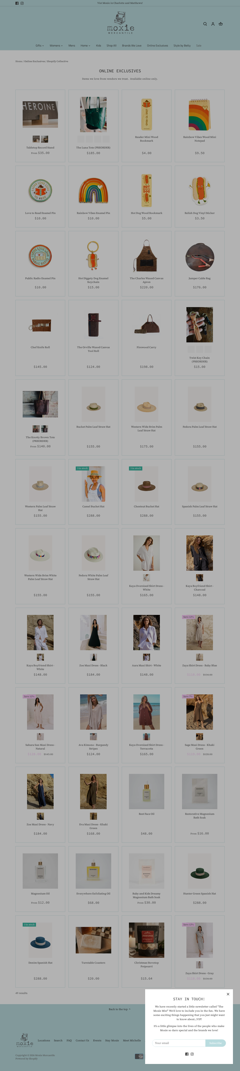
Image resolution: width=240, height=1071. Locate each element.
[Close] (228, 994)
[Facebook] (186, 1054)
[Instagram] (192, 1054)
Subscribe (215, 1043)
